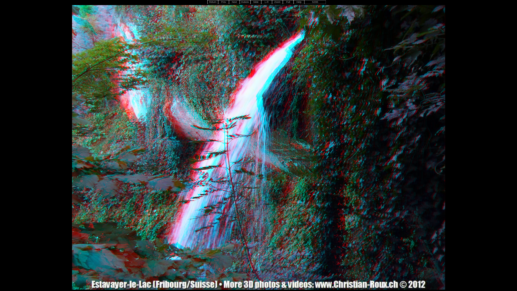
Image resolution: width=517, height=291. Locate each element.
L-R (267, 2)
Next (234, 2)
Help (298, 2)
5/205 (315, 2)
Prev (223, 2)
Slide (255, 2)
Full (288, 2)
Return (212, 2)
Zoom (277, 2)
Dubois (245, 2)
